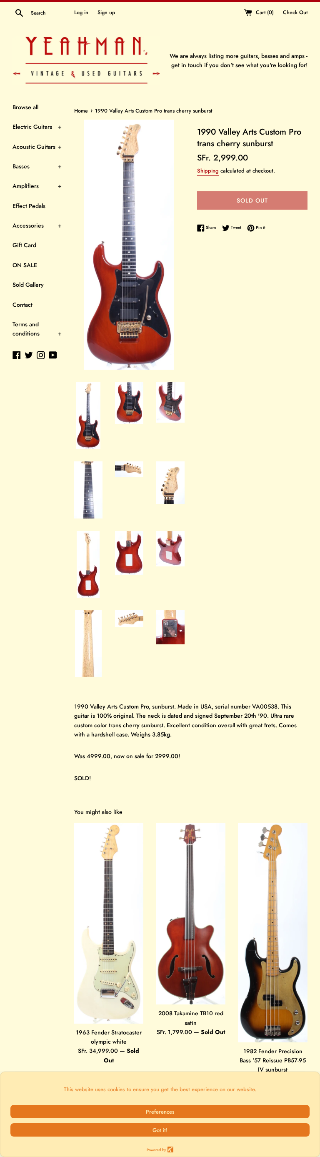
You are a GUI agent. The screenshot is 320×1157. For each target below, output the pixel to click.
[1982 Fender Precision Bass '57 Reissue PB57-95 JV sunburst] (273, 932)
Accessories (37, 225)
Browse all (25, 107)
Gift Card (24, 245)
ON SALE (24, 265)
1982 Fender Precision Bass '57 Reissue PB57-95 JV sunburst (273, 1060)
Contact (22, 305)
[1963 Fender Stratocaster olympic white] (109, 923)
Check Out (295, 12)
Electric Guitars (37, 127)
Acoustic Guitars (37, 147)
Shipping (208, 171)
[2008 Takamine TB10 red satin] (190, 914)
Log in (81, 12)
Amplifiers (37, 186)
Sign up (106, 12)
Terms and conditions (37, 329)
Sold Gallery (28, 284)
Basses (37, 166)
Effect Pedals (28, 206)
